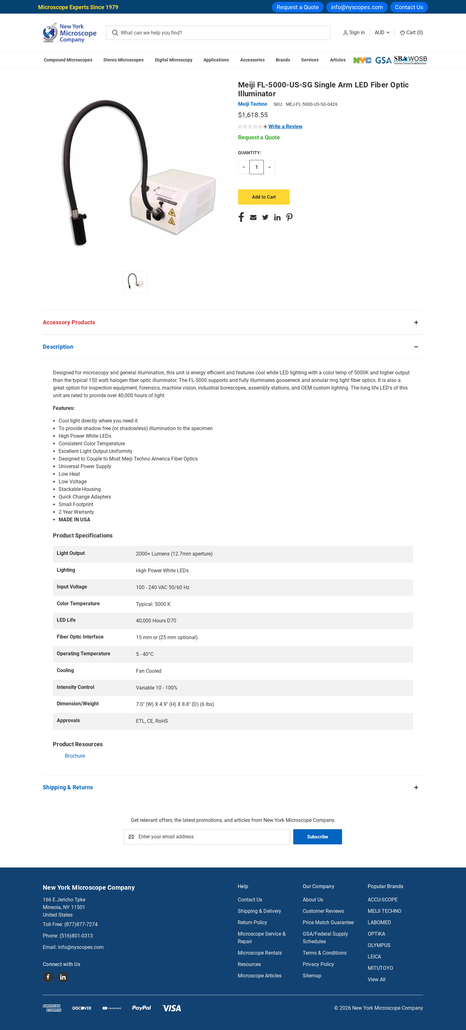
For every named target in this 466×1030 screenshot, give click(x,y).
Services (310, 59)
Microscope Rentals (260, 953)
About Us (313, 900)
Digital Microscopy (173, 59)
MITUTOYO (380, 968)
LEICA (374, 957)
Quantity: (249, 152)
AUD (380, 32)
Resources (249, 964)
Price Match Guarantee (328, 922)
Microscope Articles (260, 976)
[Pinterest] (289, 217)
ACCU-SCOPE (383, 900)
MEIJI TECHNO (384, 911)
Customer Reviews (323, 911)
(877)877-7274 (81, 924)
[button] (282, 127)
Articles (338, 59)
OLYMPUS (379, 945)
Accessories (252, 59)
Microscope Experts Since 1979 (78, 7)
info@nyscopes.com (357, 7)
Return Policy (252, 922)
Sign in (357, 32)
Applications (216, 59)
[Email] (253, 217)
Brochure (75, 756)
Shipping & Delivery (259, 911)
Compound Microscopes (68, 59)
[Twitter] (265, 217)
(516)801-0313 (76, 936)
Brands (283, 59)
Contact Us (409, 7)
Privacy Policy (318, 964)
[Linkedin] (277, 217)
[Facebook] (241, 217)
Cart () (414, 32)
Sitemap (312, 976)
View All (376, 979)
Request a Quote (298, 7)
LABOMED (379, 922)
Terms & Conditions (324, 953)
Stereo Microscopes (123, 59)
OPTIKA (376, 934)
